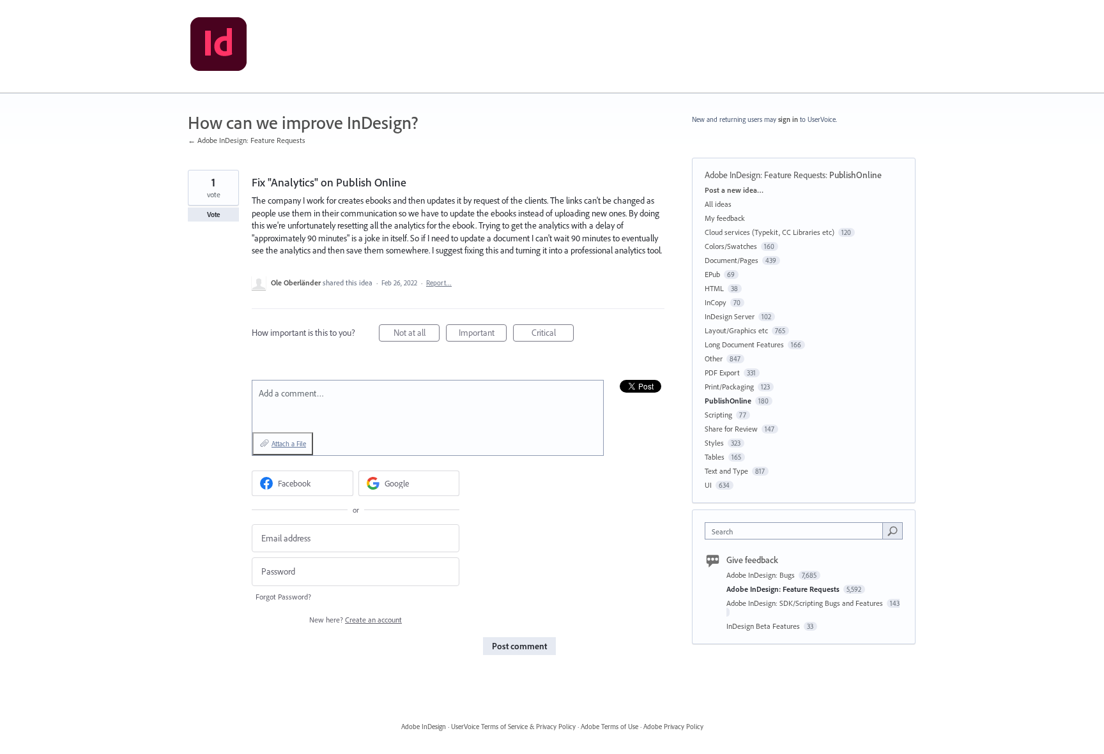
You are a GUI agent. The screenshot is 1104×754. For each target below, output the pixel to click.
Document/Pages (731, 260)
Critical (553, 334)
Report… (439, 282)
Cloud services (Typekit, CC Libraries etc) (769, 232)
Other (714, 358)
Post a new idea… (734, 190)
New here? (355, 619)
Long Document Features (744, 344)
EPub (712, 274)
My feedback (725, 218)
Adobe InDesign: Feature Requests (765, 175)
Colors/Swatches (731, 246)
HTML (714, 288)
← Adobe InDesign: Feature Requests (246, 140)
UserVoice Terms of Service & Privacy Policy (513, 726)
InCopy (715, 302)
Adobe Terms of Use (609, 726)
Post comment (519, 646)
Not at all (417, 334)
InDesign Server (730, 316)
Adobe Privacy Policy (673, 726)
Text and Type (726, 471)
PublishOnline (855, 175)
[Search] (892, 530)
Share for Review (731, 429)
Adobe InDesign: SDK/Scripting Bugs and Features (805, 603)
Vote (213, 214)
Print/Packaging (729, 386)
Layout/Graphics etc (736, 330)
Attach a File (289, 443)
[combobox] (797, 531)
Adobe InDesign (423, 726)
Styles (714, 443)
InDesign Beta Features (764, 626)
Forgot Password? (283, 596)
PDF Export (722, 372)
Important (483, 334)
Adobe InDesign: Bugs (761, 575)
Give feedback (752, 560)
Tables (714, 457)
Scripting (718, 414)
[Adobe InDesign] (218, 46)
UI (708, 485)
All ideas (718, 204)
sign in (788, 119)
